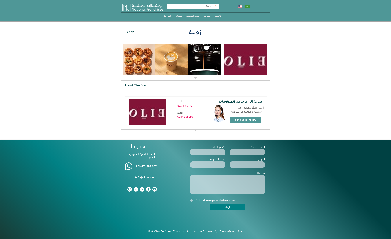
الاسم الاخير (258, 147)
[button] (178, 16)
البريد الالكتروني (216, 159)
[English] (240, 6)
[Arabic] (247, 6)
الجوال (261, 159)
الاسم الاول (219, 147)
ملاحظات (260, 173)
